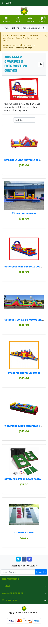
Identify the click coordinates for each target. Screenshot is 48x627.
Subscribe (41, 572)
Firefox (10, 48)
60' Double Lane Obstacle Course (24, 267)
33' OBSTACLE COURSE (24, 214)
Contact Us (6, 3)
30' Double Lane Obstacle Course (24, 160)
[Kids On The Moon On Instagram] (30, 559)
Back (6, 28)
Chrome (18, 48)
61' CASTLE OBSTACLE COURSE (24, 373)
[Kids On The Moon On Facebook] (24, 559)
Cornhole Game (24, 533)
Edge (30, 48)
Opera (24, 48)
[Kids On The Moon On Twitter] (18, 559)
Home (16, 28)
